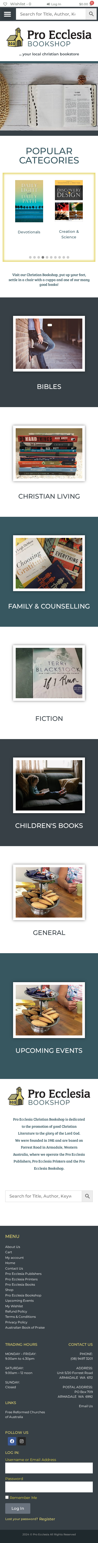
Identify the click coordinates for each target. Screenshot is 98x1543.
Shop (9, 1290)
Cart (8, 1252)
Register (47, 1519)
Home (10, 1263)
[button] (7, 14)
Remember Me (23, 1497)
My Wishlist (14, 1306)
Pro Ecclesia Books (20, 1284)
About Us (12, 1247)
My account (14, 1258)
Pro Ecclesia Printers (21, 1279)
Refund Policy (16, 1311)
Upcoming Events (19, 1301)
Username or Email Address (30, 1459)
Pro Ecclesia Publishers (23, 1274)
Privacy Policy (16, 1322)
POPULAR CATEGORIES (49, 155)
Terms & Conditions (20, 1317)
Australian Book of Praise (25, 1327)
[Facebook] (12, 1441)
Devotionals (29, 232)
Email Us (86, 1406)
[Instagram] (22, 1441)
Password (14, 1478)
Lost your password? (21, 1519)
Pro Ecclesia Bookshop (23, 1295)
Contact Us (14, 1268)
